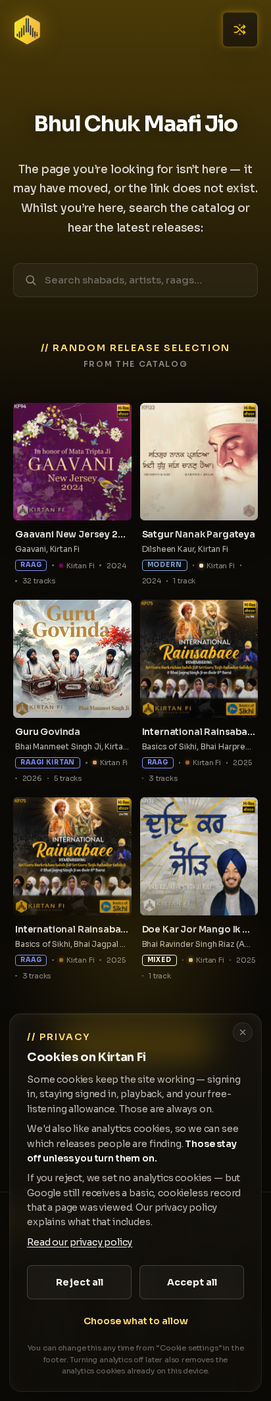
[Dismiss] (243, 1032)
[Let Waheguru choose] (240, 29)
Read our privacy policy (79, 1242)
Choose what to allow (136, 1321)
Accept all (192, 1282)
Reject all (79, 1282)
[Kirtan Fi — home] (27, 29)
